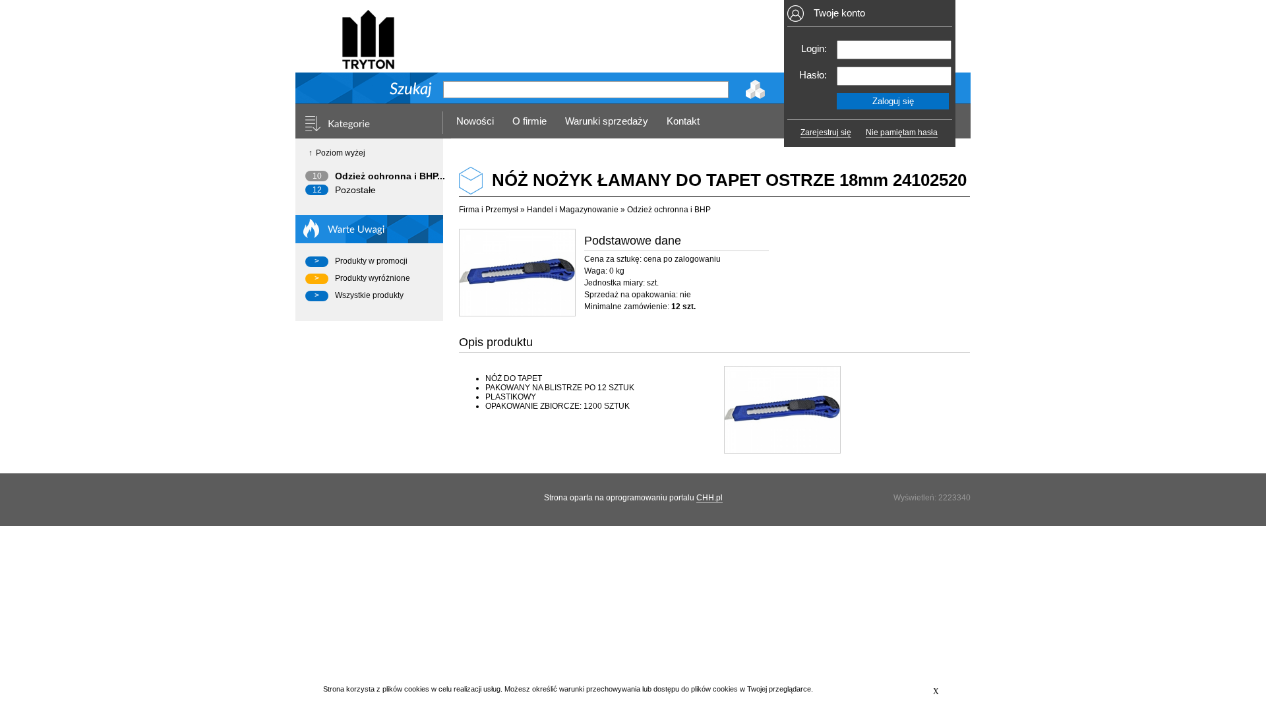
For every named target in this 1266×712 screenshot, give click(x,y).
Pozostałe (355, 190)
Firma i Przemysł (488, 209)
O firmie (529, 121)
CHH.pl (709, 497)
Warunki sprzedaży (606, 121)
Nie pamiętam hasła (902, 132)
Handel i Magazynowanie (572, 209)
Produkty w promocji (371, 261)
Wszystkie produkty (369, 295)
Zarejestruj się (825, 132)
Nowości (475, 121)
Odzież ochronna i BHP (669, 209)
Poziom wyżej (340, 153)
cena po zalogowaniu (682, 259)
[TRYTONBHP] (367, 64)
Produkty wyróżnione (372, 278)
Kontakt (683, 121)
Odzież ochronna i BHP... (390, 176)
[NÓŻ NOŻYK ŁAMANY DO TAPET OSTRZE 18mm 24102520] (516, 272)
